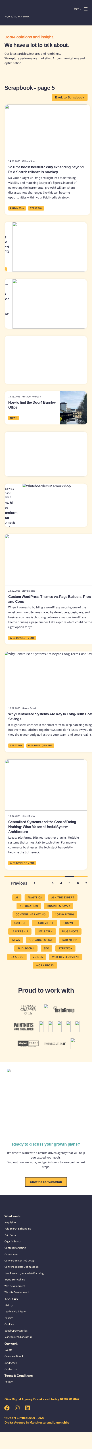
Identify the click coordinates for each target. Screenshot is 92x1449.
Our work (10, 1343)
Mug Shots (70, 931)
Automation (29, 906)
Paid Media (17, 208)
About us (11, 1299)
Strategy (36, 208)
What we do (12, 1216)
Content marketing (31, 914)
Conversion (11, 1254)
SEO (46, 948)
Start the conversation (46, 1182)
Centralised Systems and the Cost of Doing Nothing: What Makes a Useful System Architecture (42, 827)
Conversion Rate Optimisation (21, 1267)
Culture (20, 923)
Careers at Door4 (13, 1356)
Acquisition (10, 1222)
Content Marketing (15, 1248)
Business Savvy (58, 906)
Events (8, 1350)
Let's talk (45, 931)
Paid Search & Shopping (17, 1229)
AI (16, 898)
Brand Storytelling (14, 1280)
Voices (38, 957)
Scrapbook (10, 1363)
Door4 (13, 8)
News (13, 418)
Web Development (22, 638)
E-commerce (45, 923)
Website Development (16, 1292)
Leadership (20, 931)
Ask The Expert (62, 898)
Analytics (35, 898)
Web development (14, 1286)
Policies (8, 1318)
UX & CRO (16, 957)
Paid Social (25, 948)
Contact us (10, 1369)
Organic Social (40, 940)
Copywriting (64, 914)
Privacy (8, 1382)
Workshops (45, 965)
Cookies (9, 1324)
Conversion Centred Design (19, 1261)
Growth (69, 923)
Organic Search (12, 1241)
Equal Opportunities (15, 1331)
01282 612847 (69, 1399)
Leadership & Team (15, 1311)
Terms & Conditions (18, 1375)
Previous (19, 883)
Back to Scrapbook (69, 97)
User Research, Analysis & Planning (24, 1273)
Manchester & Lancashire (18, 1337)
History (8, 1305)
